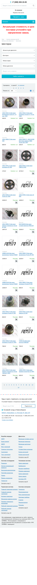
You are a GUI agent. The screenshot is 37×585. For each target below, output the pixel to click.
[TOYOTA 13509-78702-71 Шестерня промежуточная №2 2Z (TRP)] (27, 359)
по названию (21, 85)
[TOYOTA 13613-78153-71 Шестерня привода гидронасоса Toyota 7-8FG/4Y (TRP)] (10, 359)
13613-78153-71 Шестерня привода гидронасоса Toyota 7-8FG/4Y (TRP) (9, 371)
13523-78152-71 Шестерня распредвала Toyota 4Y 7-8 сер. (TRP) (9, 114)
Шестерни (18, 40)
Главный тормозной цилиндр (9, 489)
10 (26, 385)
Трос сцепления (5, 454)
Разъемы (21, 505)
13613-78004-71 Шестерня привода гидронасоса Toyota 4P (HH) (9, 225)
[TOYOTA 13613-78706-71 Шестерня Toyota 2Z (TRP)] (10, 184)
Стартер (21, 500)
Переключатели (23, 502)
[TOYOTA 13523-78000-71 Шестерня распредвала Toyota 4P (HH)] (27, 243)
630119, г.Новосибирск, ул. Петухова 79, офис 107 (16, 412)
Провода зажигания (24, 471)
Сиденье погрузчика (7, 449)
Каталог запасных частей (12, 39)
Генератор (22, 489)
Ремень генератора (6, 478)
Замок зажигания (23, 463)
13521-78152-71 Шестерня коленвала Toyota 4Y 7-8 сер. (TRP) (26, 114)
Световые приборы (24, 497)
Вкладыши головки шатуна (26, 439)
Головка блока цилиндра (25, 449)
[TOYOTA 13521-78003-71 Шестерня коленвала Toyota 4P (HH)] (27, 272)
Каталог (5, 22)
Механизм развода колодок (9, 499)
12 (32, 385)
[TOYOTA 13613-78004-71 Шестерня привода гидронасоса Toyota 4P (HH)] (10, 214)
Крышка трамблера (24, 468)
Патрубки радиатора (7, 473)
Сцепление (4, 452)
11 (29, 385)
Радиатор (4, 463)
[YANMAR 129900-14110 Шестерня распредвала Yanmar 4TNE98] (10, 243)
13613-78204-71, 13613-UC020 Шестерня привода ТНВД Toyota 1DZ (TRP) (26, 141)
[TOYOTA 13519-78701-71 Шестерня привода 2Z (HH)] (27, 301)
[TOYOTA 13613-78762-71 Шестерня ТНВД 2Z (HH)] (27, 155)
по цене (13, 85)
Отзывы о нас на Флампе (7, 419)
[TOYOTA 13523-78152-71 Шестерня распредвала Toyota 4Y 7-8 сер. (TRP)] (10, 102)
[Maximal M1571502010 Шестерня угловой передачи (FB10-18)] (27, 214)
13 (18, 387)
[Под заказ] (33, 173)
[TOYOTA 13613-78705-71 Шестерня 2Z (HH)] (27, 184)
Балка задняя (5, 441)
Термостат (4, 480)
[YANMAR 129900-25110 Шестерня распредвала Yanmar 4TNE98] (10, 272)
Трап (3, 39)
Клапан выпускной (24, 454)
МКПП (3, 444)
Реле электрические (24, 494)
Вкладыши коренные (24, 441)
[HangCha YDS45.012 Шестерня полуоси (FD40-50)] (27, 330)
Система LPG (22, 479)
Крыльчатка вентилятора (8, 470)
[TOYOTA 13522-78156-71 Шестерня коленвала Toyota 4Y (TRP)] (10, 330)
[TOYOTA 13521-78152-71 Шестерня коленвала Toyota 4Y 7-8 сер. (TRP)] (27, 102)
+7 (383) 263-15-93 (19, 2)
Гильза (20, 446)
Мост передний (5, 446)
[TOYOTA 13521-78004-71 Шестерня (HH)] (10, 129)
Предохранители (23, 492)
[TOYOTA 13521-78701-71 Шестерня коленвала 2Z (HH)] (10, 155)
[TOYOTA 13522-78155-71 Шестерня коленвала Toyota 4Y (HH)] (10, 301)
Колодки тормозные (6, 496)
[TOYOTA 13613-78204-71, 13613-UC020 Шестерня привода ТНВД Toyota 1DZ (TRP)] (27, 129)
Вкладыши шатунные (24, 444)
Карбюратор (22, 466)
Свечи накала (22, 476)
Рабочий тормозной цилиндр (9, 506)
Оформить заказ (18, 17)
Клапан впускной (23, 452)
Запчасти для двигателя (8, 40)
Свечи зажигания (23, 473)
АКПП (2, 439)
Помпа (3, 475)
